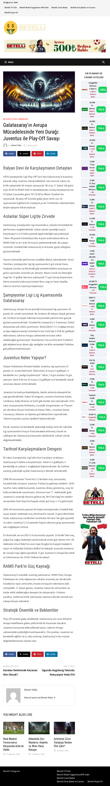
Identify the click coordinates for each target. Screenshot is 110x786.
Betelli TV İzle (11, 7)
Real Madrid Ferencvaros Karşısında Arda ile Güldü (13, 744)
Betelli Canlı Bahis (60, 7)
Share (11, 153)
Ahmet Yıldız (16, 145)
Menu (11, 62)
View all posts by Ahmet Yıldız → (39, 697)
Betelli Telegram (11, 771)
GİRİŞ (103, 89)
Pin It (39, 153)
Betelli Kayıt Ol (11, 12)
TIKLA (101, 109)
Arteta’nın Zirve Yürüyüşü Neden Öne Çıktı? (63, 742)
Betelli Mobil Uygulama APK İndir (34, 7)
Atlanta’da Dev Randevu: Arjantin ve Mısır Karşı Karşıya (38, 744)
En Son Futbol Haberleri (15, 119)
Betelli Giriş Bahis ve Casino (83, 7)
